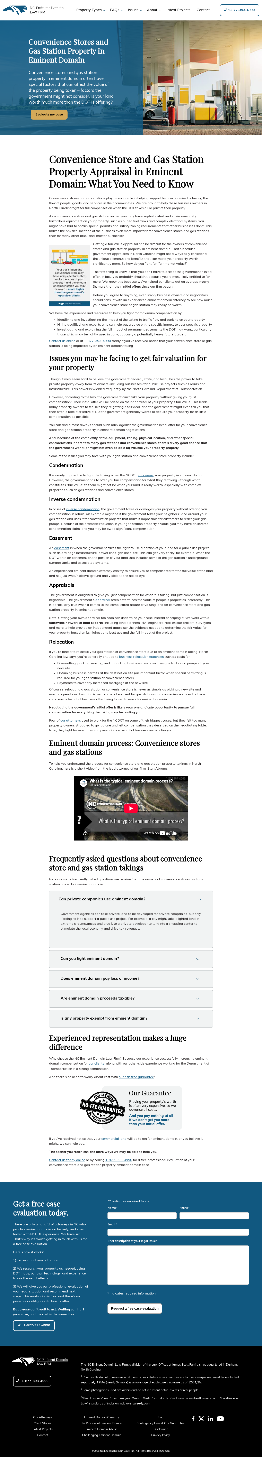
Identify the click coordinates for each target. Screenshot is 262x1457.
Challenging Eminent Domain (101, 1435)
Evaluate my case (49, 114)
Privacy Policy (160, 1435)
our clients (96, 1063)
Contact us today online (67, 1160)
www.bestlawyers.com (201, 1398)
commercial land (113, 1139)
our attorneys (70, 720)
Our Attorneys (42, 1417)
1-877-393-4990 (241, 10)
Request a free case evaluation (135, 1308)
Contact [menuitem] (203, 10)
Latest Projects (43, 1429)
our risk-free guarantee (136, 1077)
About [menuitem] (152, 10)
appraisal (102, 600)
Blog (160, 1417)
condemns (146, 475)
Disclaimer (161, 1429)
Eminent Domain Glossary (101, 1417)
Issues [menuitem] (133, 10)
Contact (42, 1435)
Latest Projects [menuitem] (178, 10)
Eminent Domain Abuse (101, 1429)
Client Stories (42, 1423)
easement (61, 548)
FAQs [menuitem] (114, 10)
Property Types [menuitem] (89, 10)
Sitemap (165, 1451)
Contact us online (62, 341)
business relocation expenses (141, 657)
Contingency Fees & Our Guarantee (160, 1423)
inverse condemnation (82, 509)
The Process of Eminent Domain (101, 1423)
